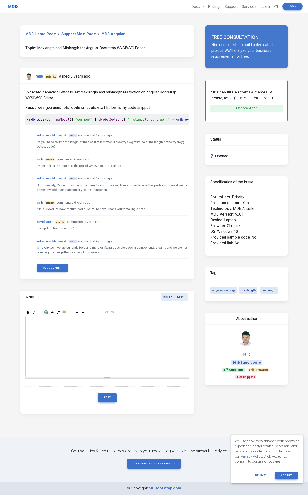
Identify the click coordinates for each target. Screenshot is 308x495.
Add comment (52, 267)
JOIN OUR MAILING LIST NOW (151, 463)
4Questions (233, 369)
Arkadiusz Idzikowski (52, 135)
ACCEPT (286, 475)
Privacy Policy (251, 456)
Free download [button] (246, 108)
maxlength (248, 290)
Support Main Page (78, 34)
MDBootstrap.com (165, 488)
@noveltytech (46, 247)
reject (260, 475)
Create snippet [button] (175, 297)
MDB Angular (113, 34)
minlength (269, 290)
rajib (39, 76)
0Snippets (245, 377)
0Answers (258, 369)
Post (107, 397)
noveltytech (45, 221)
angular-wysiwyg (223, 290)
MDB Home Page (40, 34)
